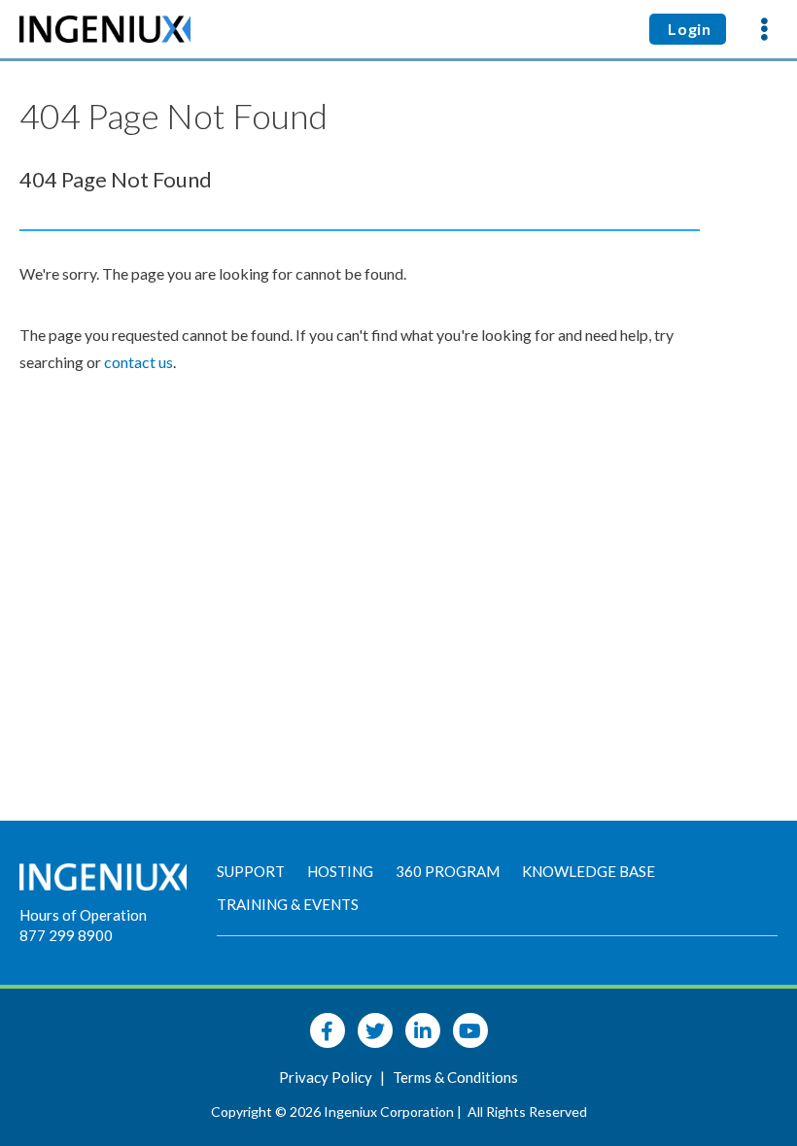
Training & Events (288, 904)
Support (251, 871)
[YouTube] (470, 1030)
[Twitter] (375, 1030)
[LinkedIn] (422, 1030)
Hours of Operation (83, 915)
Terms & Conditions (455, 1077)
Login (687, 28)
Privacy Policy (327, 1077)
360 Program (448, 871)
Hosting (340, 871)
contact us (138, 362)
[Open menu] (764, 29)
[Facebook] (327, 1030)
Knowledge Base (588, 871)
